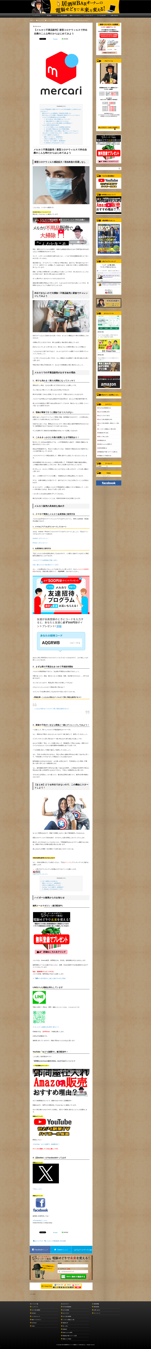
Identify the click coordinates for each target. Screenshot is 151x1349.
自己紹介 (49, 15)
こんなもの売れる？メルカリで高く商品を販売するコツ (51, 708)
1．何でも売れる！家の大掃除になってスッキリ (57, 119)
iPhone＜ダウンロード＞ (40, 543)
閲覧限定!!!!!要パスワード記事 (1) (108, 452)
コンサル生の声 (101, 15)
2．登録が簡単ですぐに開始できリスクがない (56, 121)
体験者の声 (65, 1322)
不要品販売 (55, 1241)
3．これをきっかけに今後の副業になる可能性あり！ (58, 123)
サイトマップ (97, 1313)
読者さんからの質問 (67, 1332)
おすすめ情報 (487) (104, 411)
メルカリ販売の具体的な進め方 (50, 125)
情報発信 (65, 1329)
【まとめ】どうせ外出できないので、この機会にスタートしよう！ (60, 133)
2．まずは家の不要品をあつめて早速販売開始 (56, 129)
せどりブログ (39, 1241)
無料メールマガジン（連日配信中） (54, 137)
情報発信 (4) (102, 440)
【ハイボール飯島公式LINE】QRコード (46, 1027)
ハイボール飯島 (32, 1294)
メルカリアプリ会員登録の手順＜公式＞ (45, 560)
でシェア (41, 1250)
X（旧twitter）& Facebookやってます (54, 142)
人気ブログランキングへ (40, 874)
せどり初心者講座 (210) (105, 419)
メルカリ (49, 1241)
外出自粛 (63, 1241)
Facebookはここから (40, 1220)
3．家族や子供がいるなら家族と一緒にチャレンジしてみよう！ (61, 131)
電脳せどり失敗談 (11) (105, 455)
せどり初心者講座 (62, 15)
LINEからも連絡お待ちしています (53, 139)
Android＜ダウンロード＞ (41, 538)
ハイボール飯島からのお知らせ (50, 135)
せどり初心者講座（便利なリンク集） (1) (109, 424)
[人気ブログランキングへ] (36, 871)
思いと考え (65, 1326)
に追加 (83, 1250)
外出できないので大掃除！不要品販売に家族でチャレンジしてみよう (61, 115)
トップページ (36, 15)
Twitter (33, 1326)
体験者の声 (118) (103, 432)
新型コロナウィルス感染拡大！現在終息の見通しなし (56, 113)
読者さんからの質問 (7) (105, 444)
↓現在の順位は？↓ (109, 290)
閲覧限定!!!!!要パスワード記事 (70, 1335)
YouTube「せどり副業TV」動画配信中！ (47, 1144)
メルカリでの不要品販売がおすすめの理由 (53, 117)
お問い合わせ (114, 15)
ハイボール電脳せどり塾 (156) (107, 429)
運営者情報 (96, 1306)
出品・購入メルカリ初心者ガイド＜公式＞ (46, 564)
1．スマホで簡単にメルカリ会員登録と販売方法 (57, 127)
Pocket (55, 39)
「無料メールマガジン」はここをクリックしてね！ (50, 978)
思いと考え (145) (103, 436)
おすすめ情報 (66, 1310)
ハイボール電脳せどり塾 (68, 1319)
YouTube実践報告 (67, 1306)
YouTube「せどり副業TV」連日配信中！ (55, 140)
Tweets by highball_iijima (103, 475)
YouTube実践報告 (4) (105, 408)
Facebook (34, 1322)
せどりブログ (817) (104, 415)
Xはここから (38, 1189)
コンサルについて (88, 15)
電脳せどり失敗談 (67, 1339)
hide (64, 106)
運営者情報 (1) (103, 448)
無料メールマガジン (75, 15)
